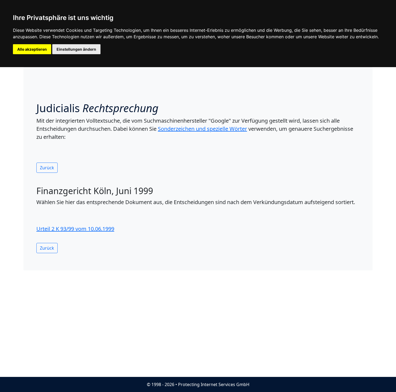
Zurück (47, 168)
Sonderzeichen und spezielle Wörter (202, 128)
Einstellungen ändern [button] (76, 49)
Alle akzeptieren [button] (32, 49)
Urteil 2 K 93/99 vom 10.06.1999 (75, 228)
